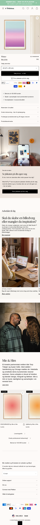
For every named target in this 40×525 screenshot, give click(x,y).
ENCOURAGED (9, 424)
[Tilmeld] (36, 473)
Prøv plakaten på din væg (20, 191)
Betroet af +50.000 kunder (18, 443)
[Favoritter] (28, 8)
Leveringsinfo (18, 433)
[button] (3, 8)
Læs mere (5, 385)
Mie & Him (4, 59)
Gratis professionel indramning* (18, 438)
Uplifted (32, 424)
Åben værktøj (6, 294)
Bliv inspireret (6, 235)
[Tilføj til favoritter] (37, 18)
